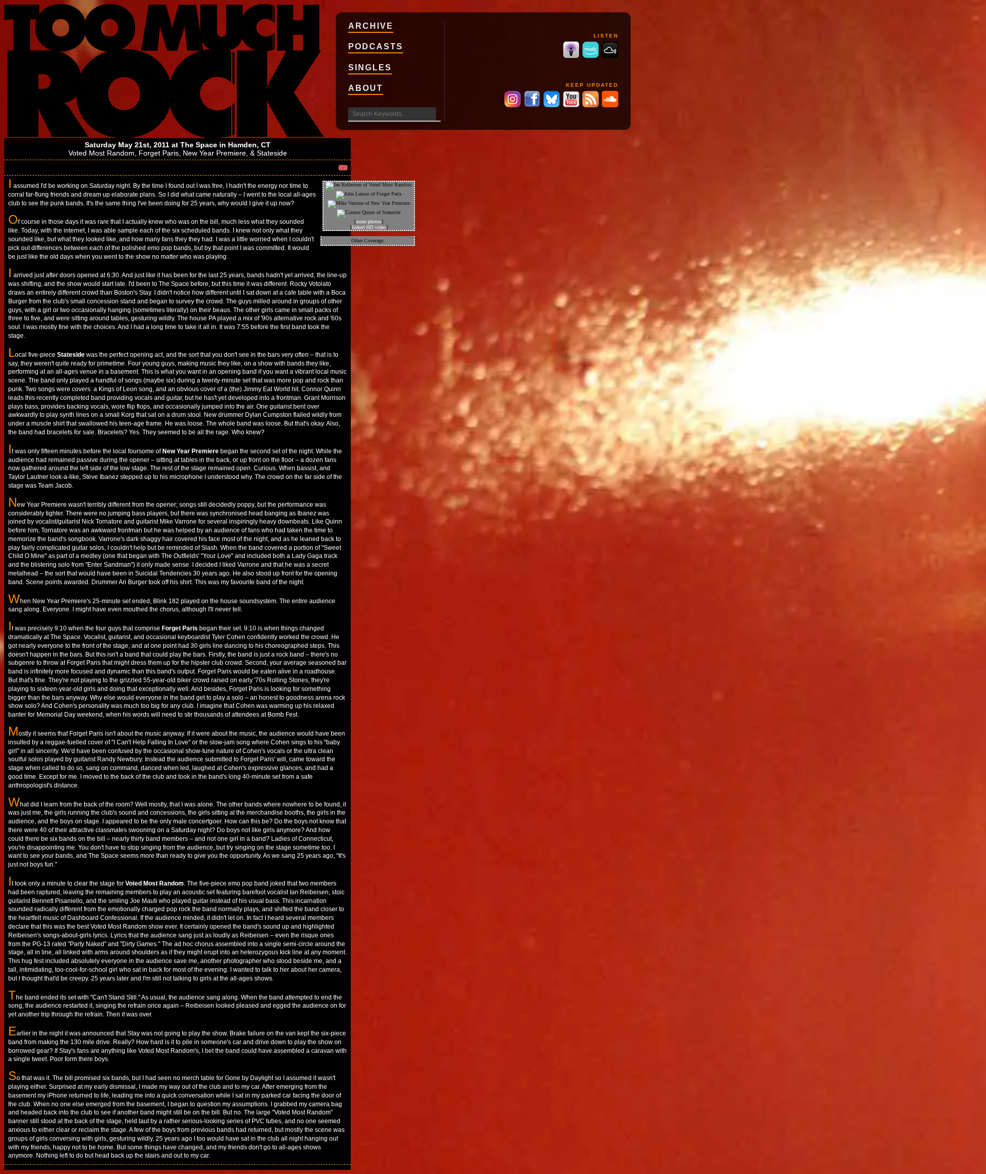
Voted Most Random (101, 153)
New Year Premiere (214, 153)
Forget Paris (159, 153)
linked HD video (369, 227)
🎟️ (343, 167)
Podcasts (375, 46)
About (365, 88)
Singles (370, 67)
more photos (369, 221)
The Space (198, 145)
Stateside (272, 153)
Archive (370, 26)
